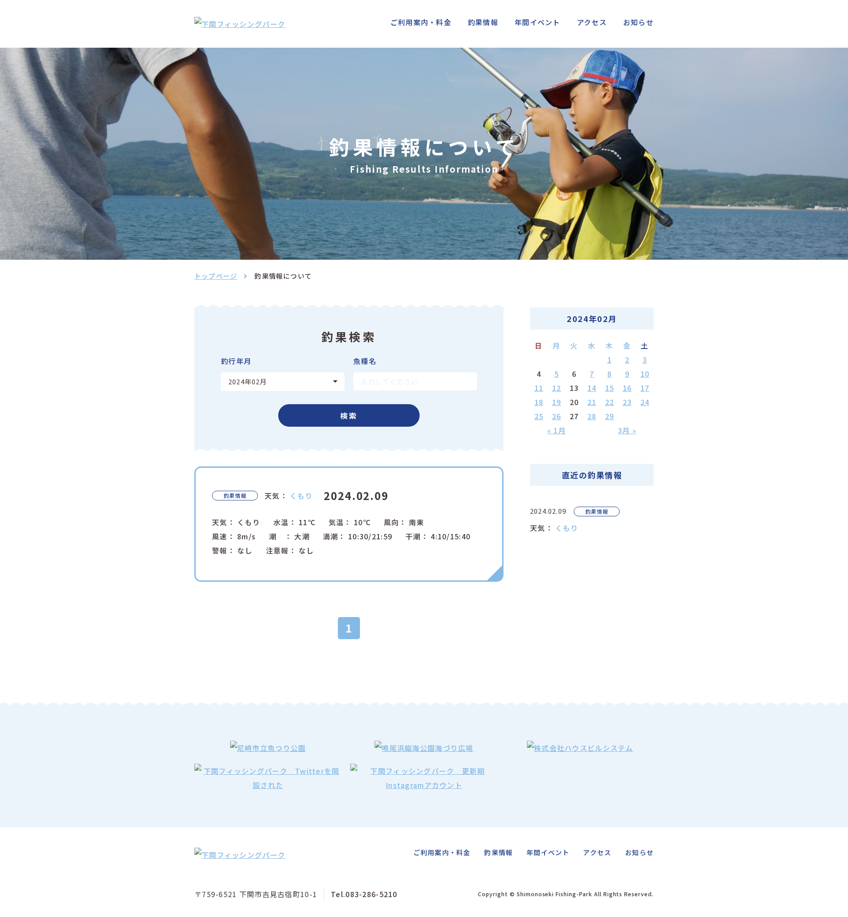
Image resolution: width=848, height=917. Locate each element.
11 (539, 388)
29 (609, 416)
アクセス (592, 22)
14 (592, 388)
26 (556, 416)
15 (609, 388)
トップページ (215, 275)
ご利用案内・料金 (420, 22)
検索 (349, 415)
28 (592, 416)
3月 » (627, 430)
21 (592, 402)
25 (539, 416)
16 (627, 388)
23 (627, 402)
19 (556, 402)
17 (645, 388)
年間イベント (537, 22)
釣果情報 (483, 22)
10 (645, 373)
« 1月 (556, 430)
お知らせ (638, 22)
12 (556, 388)
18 (539, 402)
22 (609, 402)
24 (645, 402)
